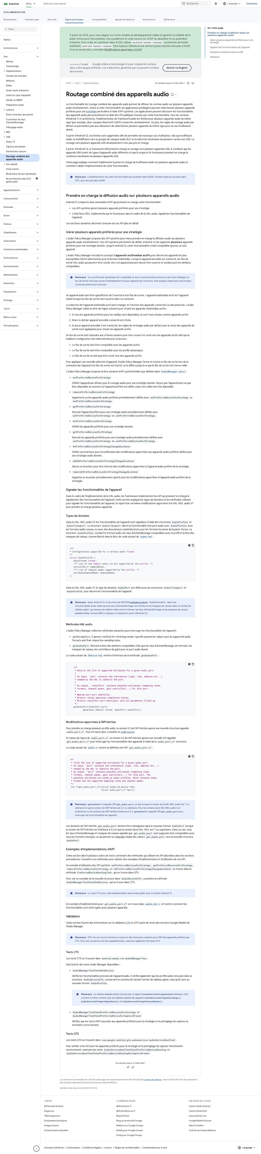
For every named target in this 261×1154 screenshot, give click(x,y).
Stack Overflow (196, 1125)
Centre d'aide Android (199, 1106)
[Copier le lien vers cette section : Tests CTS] (82, 952)
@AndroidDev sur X (125, 1111)
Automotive (149, 19)
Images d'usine (51, 1125)
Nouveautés (10, 19)
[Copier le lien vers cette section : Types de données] (92, 516)
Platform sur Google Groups (129, 1125)
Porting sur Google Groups (129, 1135)
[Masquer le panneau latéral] (36, 1149)
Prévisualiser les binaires (55, 1120)
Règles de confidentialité (127, 1147)
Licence (108, 1147)
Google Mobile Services (200, 1120)
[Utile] (188, 83)
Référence (169, 19)
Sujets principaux (74, 19)
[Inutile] (192, 83)
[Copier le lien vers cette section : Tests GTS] (82, 1034)
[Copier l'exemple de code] (193, 545)
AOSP (68, 83)
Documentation (14, 12)
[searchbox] (20, 29)
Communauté (73, 1147)
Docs (29, 3)
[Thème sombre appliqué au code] (189, 545)
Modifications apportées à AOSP (123, 49)
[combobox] (195, 3)
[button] (18, 48)
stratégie (91, 111)
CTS (128, 922)
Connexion (251, 3)
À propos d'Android (54, 1147)
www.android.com (198, 1115)
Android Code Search (54, 3)
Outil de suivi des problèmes (202, 1130)
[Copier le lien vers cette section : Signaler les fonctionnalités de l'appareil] (125, 490)
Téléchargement (52, 1115)
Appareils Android (124, 19)
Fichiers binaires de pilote (56, 1130)
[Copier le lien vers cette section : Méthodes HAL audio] (96, 625)
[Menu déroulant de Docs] (36, 3)
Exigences (49, 1111)
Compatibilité (99, 19)
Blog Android (122, 1115)
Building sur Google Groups (129, 1130)
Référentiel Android (53, 1106)
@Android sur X (123, 1106)
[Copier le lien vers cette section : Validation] (83, 916)
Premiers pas (32, 19)
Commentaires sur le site (154, 1147)
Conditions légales (92, 1147)
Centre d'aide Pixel (198, 1111)
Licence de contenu (152, 1079)
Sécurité (52, 19)
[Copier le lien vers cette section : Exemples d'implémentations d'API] (118, 849)
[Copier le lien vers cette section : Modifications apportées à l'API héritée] (119, 722)
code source (127, 732)
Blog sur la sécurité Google (129, 1120)
